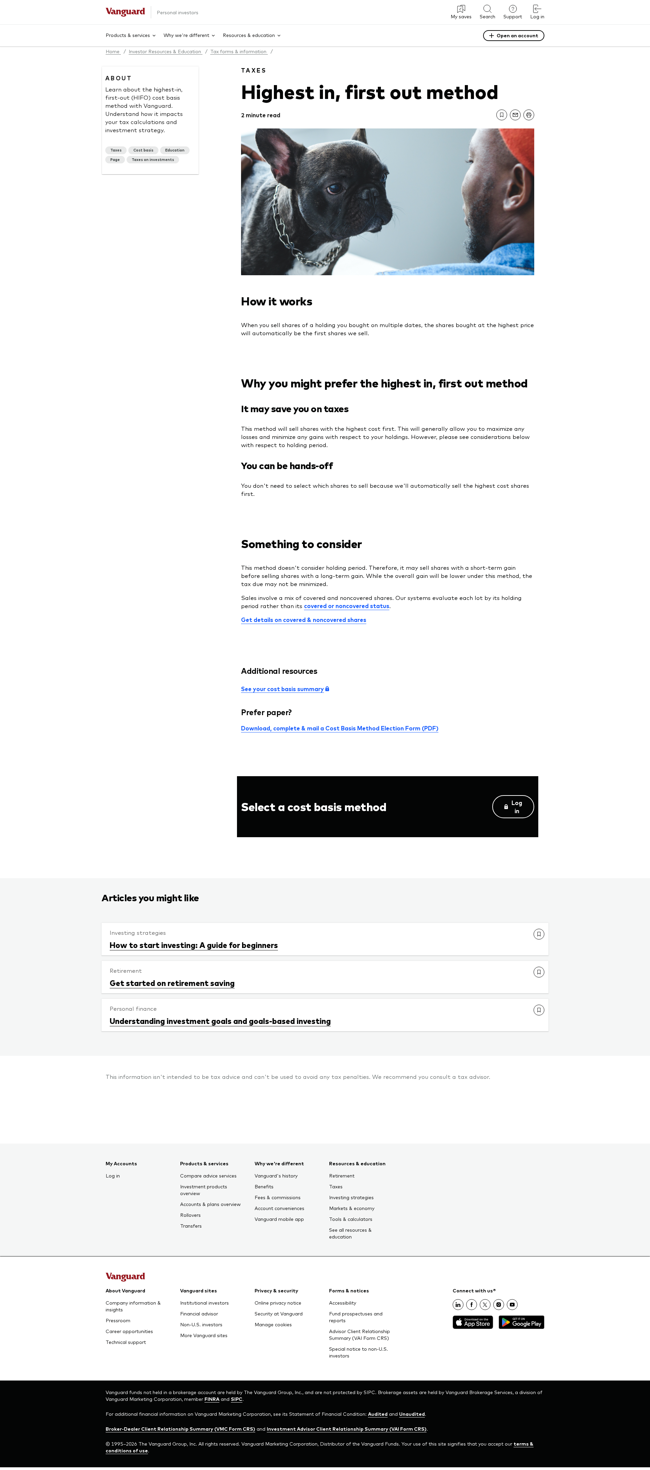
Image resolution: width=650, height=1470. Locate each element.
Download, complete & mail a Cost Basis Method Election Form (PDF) (339, 728)
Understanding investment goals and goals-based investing (220, 1020)
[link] (501, 114)
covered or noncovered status (346, 606)
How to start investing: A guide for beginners (194, 944)
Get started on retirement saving (172, 982)
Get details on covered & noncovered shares (303, 620)
